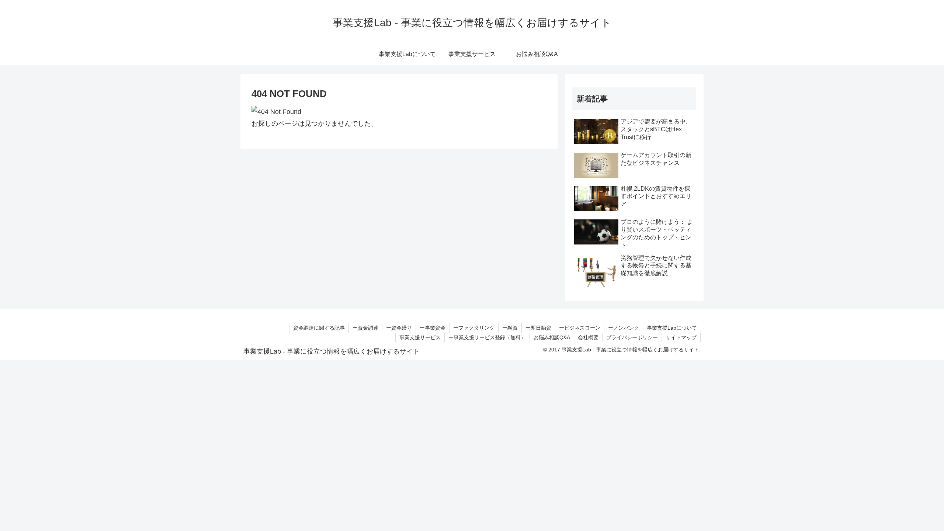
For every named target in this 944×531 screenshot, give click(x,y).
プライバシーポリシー (632, 337)
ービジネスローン (579, 328)
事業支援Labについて (672, 328)
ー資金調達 (365, 328)
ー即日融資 (538, 328)
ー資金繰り (399, 328)
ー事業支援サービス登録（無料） (487, 337)
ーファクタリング (473, 328)
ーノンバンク (623, 328)
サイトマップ (681, 337)
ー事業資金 (432, 328)
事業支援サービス (420, 337)
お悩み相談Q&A (552, 337)
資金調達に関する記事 (319, 328)
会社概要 (588, 337)
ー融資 (510, 328)
